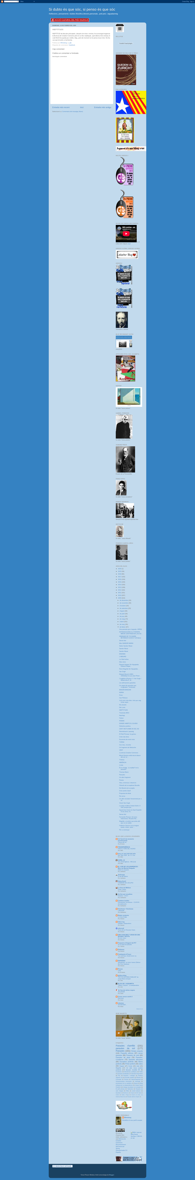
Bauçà (136, 1083)
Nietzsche (130, 1089)
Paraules (122, 774)
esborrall (121, 928)
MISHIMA (122, 654)
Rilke (127, 1091)
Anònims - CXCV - (123, 896)
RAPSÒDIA (121, 961)
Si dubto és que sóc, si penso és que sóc (82, 9)
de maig (122, 619)
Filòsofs (138, 1077)
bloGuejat (121, 875)
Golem (117, 1094)
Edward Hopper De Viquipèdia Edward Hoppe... (129, 665)
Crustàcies (119, 1071)
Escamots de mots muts (127, 739)
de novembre (124, 603)
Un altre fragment (125, 777)
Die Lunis (122, 707)
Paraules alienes (127, 1053)
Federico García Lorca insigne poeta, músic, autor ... (129, 826)
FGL (119, 1075)
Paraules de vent (132, 1055)
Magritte (118, 1068)
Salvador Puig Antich (137, 1073)
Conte (130, 1066)
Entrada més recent (60, 107)
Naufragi (122, 715)
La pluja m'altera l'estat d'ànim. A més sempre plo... (129, 806)
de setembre (124, 608)
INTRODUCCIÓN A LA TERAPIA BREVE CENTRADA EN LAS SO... (130, 632)
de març (122, 624)
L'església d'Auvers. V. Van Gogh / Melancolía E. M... (130, 679)
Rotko (141, 1071)
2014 (120, 584)
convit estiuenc (136, 1091)
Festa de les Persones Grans (126, 930)
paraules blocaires (136, 1059)
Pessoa (126, 1079)
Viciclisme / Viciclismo (125, 909)
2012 (120, 590)
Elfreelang (127, 1117)
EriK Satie (138, 1092)
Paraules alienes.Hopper (133, 1096)
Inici (82, 107)
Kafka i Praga (125, 1094)
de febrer (123, 627)
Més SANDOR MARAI (126, 643)
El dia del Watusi (123, 876)
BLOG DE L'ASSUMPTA (126, 983)
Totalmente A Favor (124, 954)
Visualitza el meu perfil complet (132, 1120)
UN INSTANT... (122, 1005)
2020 (120, 568)
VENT (121, 750)
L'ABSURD (122, 656)
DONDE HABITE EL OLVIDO (128, 723)
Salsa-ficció (122, 881)
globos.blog (122, 975)
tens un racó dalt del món (127, 853)
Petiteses (121, 949)
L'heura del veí (122, 842)
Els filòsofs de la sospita (127, 788)
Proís (121, 695)
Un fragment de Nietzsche (127, 747)
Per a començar (124, 830)
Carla (119, 970)
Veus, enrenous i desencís (127, 782)
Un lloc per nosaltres (125, 894)
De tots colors (122, 938)
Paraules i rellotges (129, 1075)
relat (137, 1066)
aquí (129, 244)
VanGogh (137, 1081)
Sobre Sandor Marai (125, 646)
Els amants (122, 705)
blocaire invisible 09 (133, 1070)
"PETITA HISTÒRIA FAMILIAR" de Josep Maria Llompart (128, 978)
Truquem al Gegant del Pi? (127, 943)
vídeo (141, 1064)
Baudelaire (118, 1092)
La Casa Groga (122, 917)
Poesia (121, 780)
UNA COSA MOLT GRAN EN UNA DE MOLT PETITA (129, 935)
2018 (120, 574)
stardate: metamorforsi (124, 923)
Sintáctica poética (125, 726)
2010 (120, 595)
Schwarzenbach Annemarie (124, 1081)
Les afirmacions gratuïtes (127, 683)
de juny (122, 616)
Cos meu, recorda (125, 745)
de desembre (124, 600)
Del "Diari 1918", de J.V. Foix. (126, 855)
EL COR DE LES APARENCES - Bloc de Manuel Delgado (128, 867)
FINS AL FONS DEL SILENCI (126, 848)
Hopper (121, 1066)
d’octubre (123, 605)
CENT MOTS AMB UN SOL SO (129, 729)
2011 (119, 592)
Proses (120, 969)
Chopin (132, 1092)
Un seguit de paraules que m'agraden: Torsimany (127, 686)
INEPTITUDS (123, 710)
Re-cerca (122, 796)
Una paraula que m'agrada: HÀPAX (130, 629)
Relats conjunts (123, 915)
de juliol (122, 613)
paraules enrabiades (123, 1073)
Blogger (111, 1175)
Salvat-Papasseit (136, 1079)
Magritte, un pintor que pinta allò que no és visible (129, 822)
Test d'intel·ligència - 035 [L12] (127, 862)
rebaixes (121, 1003)
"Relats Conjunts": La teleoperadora (128, 985)
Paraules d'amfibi (125, 1045)
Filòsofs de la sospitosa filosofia (129, 785)
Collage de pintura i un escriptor (132, 1087)
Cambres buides (123, 900)
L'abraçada (121, 910)
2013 (120, 587)
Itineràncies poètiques (130, 1071)
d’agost (122, 611)
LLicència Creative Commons (128, 752)
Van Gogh (122, 671)
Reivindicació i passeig (126, 731)
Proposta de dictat (125, 793)
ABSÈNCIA (122, 762)
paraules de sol (125, 1048)
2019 (120, 571)
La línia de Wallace (124, 887)
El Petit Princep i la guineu (127, 734)
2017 (120, 576)
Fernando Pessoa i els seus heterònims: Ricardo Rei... (128, 817)
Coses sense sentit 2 (125, 996)
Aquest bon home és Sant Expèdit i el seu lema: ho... (130, 810)
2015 (120, 582)
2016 (120, 579)
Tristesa (121, 759)
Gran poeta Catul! (125, 790)
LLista (121, 765)
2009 (120, 598)
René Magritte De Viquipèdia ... (129, 669)
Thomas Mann (124, 772)
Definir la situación (123, 870)
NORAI (121, 692)
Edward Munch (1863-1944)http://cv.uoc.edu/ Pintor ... (130, 675)
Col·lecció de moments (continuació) (126, 839)
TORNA (121, 742)
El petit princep (120, 1089)
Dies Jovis (122, 662)
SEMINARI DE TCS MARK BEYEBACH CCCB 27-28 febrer (130, 637)
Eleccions (121, 998)
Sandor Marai (123, 648)
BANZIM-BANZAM (125, 690)
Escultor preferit (129, 1077)
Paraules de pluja (123, 1057)
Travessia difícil (124, 713)
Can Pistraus (123, 698)
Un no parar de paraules (125, 944)
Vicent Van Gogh (124, 803)
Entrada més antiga (102, 107)
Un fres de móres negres (126, 990)
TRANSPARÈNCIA (124, 847)
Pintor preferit (130, 1064)
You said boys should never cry (127, 956)
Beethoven (125, 1092)
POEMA (121, 721)
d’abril (122, 621)
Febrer (121, 718)
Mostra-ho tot (139, 1008)
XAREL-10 (121, 860)
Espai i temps (122, 889)
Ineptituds (72, 45)
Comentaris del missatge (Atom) (72, 111)
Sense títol (122, 640)
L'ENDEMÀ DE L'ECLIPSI (125, 883)
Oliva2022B (121, 992)
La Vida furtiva (123, 659)
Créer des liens (124, 737)
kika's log (121, 922)
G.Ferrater (118, 1079)
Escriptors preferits (127, 1062)
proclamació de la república (124, 1083)
